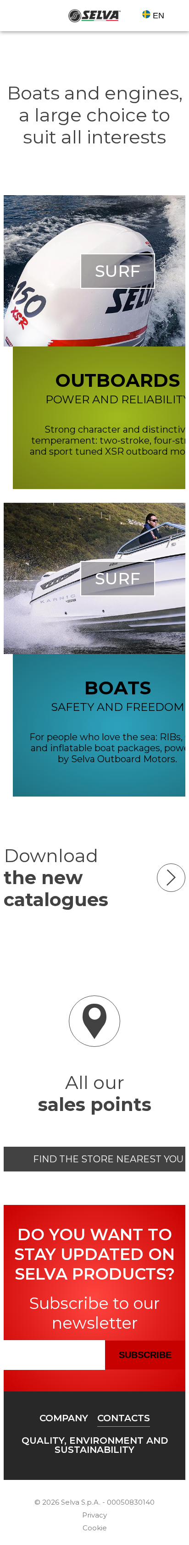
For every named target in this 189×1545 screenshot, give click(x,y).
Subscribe (145, 1355)
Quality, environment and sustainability (95, 1445)
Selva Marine (94, 15)
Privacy (94, 1515)
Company (63, 1418)
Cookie (95, 1527)
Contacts (123, 1418)
